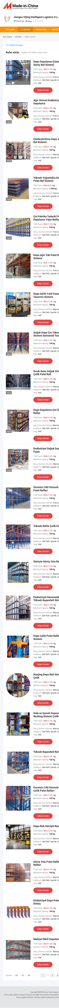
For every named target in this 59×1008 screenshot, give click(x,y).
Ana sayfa (10, 29)
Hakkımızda (41, 29)
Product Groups (15, 45)
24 (16, 975)
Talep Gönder (43, 90)
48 (29, 975)
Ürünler (26, 29)
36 (22, 975)
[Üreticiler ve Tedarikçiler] (21, 5)
